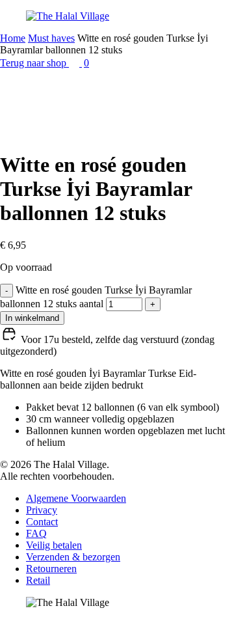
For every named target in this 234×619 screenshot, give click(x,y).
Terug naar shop (34, 62)
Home (12, 38)
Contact (42, 521)
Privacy (41, 510)
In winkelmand (32, 318)
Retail (38, 580)
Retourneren (51, 568)
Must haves (51, 38)
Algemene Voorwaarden (76, 498)
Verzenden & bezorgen (73, 556)
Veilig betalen (54, 545)
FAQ (36, 533)
